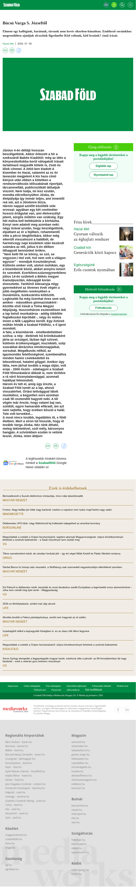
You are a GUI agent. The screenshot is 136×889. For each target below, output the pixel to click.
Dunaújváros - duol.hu (18, 763)
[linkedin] (127, 709)
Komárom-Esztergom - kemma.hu (25, 788)
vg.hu (8, 865)
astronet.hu (78, 742)
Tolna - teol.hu (13, 804)
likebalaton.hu (79, 758)
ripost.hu (76, 809)
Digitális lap (103, 165)
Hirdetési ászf (122, 686)
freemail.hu (78, 839)
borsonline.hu (79, 805)
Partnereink (56, 690)
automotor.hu (79, 746)
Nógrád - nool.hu (15, 792)
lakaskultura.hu (80, 750)
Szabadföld (47, 463)
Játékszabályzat (73, 690)
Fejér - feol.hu (13, 767)
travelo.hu (77, 771)
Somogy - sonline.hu (17, 796)
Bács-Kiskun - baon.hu (18, 742)
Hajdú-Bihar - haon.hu (18, 775)
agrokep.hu (12, 869)
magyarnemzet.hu (16, 835)
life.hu (75, 818)
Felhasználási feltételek (101, 686)
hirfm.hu (76, 874)
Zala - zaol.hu (13, 817)
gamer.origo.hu (80, 754)
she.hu (75, 822)
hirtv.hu (10, 843)
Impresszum (13, 686)
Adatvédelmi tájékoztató (76, 686)
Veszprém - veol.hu (16, 813)
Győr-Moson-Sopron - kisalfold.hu (25, 771)
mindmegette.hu (81, 767)
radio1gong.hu (80, 870)
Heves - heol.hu (14, 779)
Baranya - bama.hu (16, 746)
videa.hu (76, 848)
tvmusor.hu (78, 788)
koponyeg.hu (79, 844)
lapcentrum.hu (80, 852)
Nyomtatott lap (103, 174)
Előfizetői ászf (40, 690)
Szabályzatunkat (119, 314)
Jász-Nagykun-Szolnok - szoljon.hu (25, 784)
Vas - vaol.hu (12, 809)
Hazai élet (8, 43)
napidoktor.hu (79, 763)
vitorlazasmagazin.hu (84, 779)
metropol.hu (78, 814)
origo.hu (10, 847)
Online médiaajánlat (32, 686)
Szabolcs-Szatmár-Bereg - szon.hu (25, 800)
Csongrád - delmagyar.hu (20, 758)
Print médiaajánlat (53, 686)
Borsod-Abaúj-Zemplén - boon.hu (25, 754)
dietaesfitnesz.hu (81, 775)
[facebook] (118, 709)
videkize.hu (78, 784)
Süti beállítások (93, 689)
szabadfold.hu (13, 839)
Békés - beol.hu (14, 750)
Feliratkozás (103, 307)
